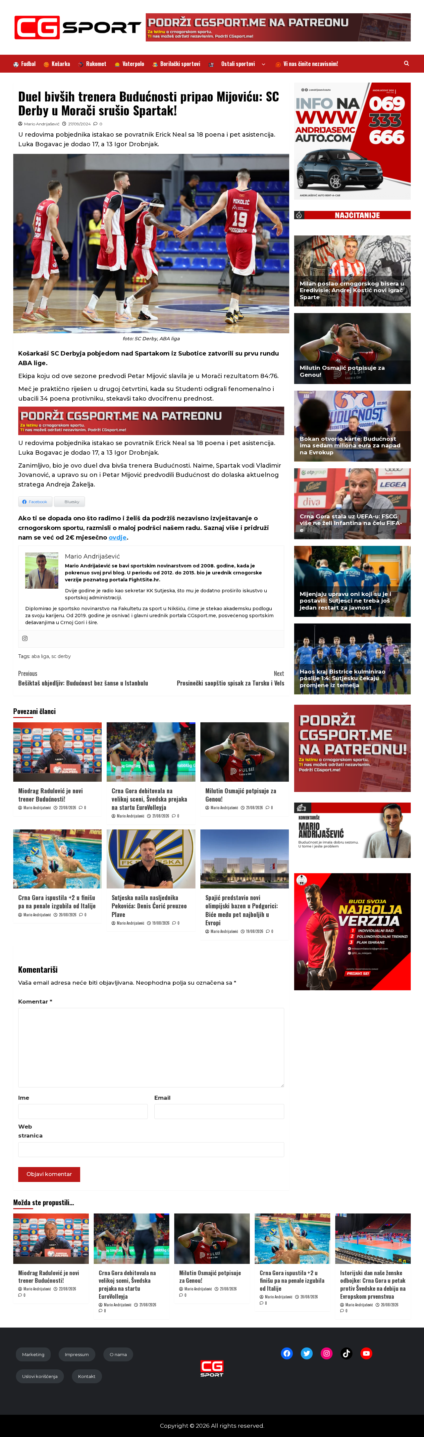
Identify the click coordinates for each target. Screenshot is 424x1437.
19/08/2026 (161, 923)
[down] (263, 64)
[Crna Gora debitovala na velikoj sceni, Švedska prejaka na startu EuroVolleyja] (151, 751)
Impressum (77, 1354)
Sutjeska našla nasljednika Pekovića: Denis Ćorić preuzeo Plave (149, 905)
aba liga (40, 656)
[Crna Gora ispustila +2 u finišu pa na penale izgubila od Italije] (57, 858)
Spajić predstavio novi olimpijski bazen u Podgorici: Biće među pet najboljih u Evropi (241, 910)
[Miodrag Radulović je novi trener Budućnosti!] (57, 751)
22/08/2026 (67, 807)
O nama (118, 1354)
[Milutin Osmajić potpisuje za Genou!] (244, 751)
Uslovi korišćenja (40, 1376)
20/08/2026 (68, 914)
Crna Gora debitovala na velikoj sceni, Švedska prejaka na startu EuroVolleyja (149, 799)
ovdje (118, 537)
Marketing (33, 1354)
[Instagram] (25, 638)
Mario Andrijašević (42, 123)
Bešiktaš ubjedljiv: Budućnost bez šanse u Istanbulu (83, 678)
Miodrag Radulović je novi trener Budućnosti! (50, 794)
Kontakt (86, 1376)
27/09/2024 (79, 123)
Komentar (35, 1001)
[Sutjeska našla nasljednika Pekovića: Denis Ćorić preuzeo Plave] (151, 858)
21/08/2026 (160, 815)
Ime (23, 1097)
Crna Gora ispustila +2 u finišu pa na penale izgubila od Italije (57, 901)
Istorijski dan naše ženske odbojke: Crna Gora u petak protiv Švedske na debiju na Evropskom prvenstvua (372, 1284)
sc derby (61, 656)
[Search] (406, 63)
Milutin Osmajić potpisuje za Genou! (240, 794)
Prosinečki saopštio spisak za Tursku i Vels (230, 678)
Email (162, 1097)
